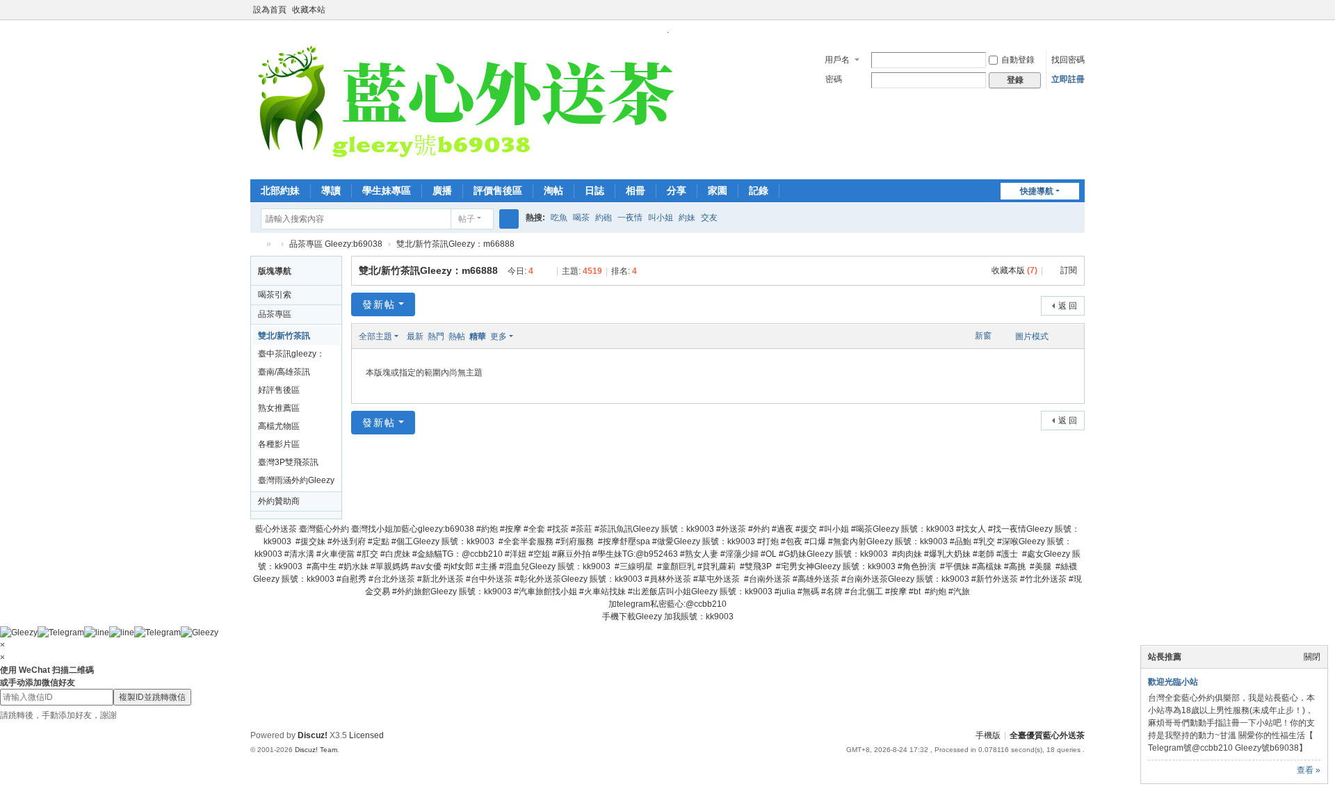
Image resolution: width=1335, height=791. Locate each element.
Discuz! (312, 735)
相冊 (635, 190)
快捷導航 (1036, 191)
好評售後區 (279, 390)
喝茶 (581, 217)
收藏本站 (308, 10)
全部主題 (375, 336)
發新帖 (379, 304)
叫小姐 (660, 217)
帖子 (466, 219)
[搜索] (509, 219)
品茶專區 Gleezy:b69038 (335, 244)
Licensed (366, 735)
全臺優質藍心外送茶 (255, 244)
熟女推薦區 (279, 408)
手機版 (988, 735)
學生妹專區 (386, 190)
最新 (415, 336)
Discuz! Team (316, 749)
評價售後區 (498, 190)
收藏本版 (1014, 270)
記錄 (758, 190)
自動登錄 (1018, 60)
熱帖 (456, 336)
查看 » (1308, 770)
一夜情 (629, 217)
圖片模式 (1032, 336)
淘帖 (553, 190)
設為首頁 (269, 10)
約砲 (603, 217)
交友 (709, 217)
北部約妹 (280, 190)
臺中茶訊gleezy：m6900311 (291, 356)
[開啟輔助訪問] (1065, 9)
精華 (477, 336)
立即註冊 (1068, 79)
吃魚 (559, 217)
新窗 (983, 336)
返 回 (1067, 306)
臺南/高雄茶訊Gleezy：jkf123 (287, 374)
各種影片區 (279, 444)
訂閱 (1068, 270)
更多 (498, 336)
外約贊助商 (279, 501)
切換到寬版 (1078, 15)
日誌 (594, 190)
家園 (717, 190)
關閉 (1312, 657)
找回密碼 (1068, 60)
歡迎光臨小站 (1173, 682)
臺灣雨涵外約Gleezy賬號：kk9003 (296, 482)
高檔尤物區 (279, 426)
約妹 (687, 217)
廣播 (442, 190)
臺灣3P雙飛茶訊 (288, 462)
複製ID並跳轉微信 (152, 697)
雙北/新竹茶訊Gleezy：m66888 (455, 244)
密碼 (833, 79)
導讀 (331, 190)
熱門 (436, 336)
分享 (676, 190)
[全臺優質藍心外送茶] (465, 106)
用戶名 (837, 60)
